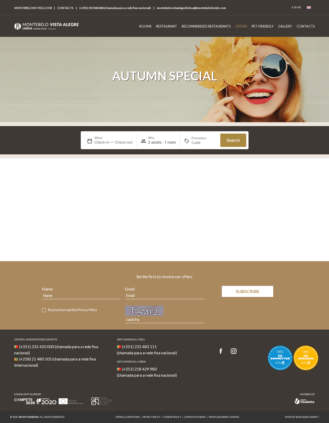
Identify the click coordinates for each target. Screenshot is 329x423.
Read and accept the (72, 310)
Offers (241, 26)
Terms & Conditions (127, 417)
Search (233, 140)
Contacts (65, 8)
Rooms (145, 26)
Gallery (285, 26)
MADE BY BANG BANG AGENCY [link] (302, 417)
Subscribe (248, 291)
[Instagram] (233, 351)
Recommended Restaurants (206, 26)
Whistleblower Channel (224, 417)
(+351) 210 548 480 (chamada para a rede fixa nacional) (115, 8)
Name (47, 288)
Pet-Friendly (262, 26)
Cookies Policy (172, 417)
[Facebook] (222, 351)
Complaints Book (194, 417)
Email (130, 288)
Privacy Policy (87, 310)
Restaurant (166, 26)
